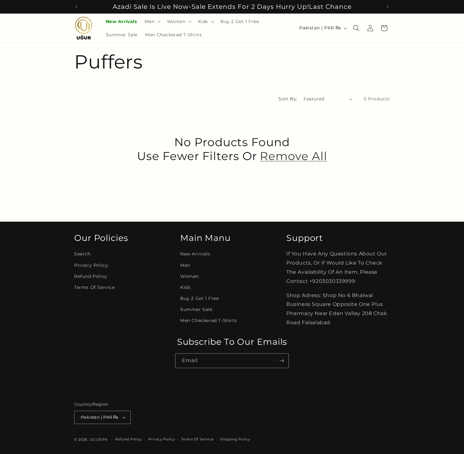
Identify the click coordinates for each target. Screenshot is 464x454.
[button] (152, 21)
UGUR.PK (99, 439)
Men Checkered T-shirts (208, 320)
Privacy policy (161, 439)
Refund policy (128, 439)
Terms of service (197, 439)
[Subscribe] (282, 360)
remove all (293, 156)
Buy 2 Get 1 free (199, 298)
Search (82, 254)
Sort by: (287, 99)
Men (185, 265)
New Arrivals (195, 254)
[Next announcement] (388, 7)
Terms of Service (94, 287)
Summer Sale (196, 309)
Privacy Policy (91, 265)
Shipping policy (235, 439)
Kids (185, 287)
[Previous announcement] (76, 7)
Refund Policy (90, 276)
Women (189, 276)
